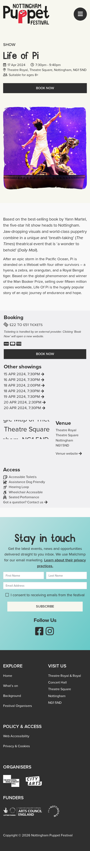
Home (7, 675)
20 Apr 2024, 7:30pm (32, 408)
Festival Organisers (17, 705)
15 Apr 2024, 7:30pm (31, 374)
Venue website (67, 453)
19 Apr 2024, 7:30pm (31, 396)
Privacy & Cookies (16, 746)
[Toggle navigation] (80, 14)
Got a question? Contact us (23, 502)
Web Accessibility (16, 736)
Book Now (45, 88)
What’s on (10, 685)
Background (12, 695)
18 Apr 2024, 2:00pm (32, 385)
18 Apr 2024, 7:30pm (31, 391)
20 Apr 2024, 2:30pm (32, 402)
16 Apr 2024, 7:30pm (31, 379)
